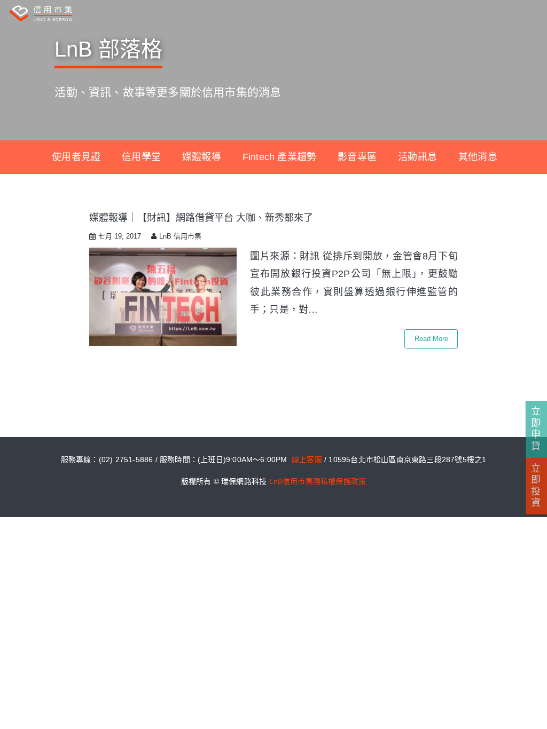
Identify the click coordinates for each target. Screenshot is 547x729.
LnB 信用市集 (180, 236)
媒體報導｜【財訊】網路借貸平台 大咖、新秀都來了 (201, 217)
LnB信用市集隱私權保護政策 (317, 481)
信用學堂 (141, 157)
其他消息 (477, 157)
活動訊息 (417, 157)
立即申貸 (536, 428)
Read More (431, 339)
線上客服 (307, 459)
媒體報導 (201, 157)
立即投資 (536, 486)
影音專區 (357, 157)
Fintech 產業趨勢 (279, 157)
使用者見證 (76, 157)
